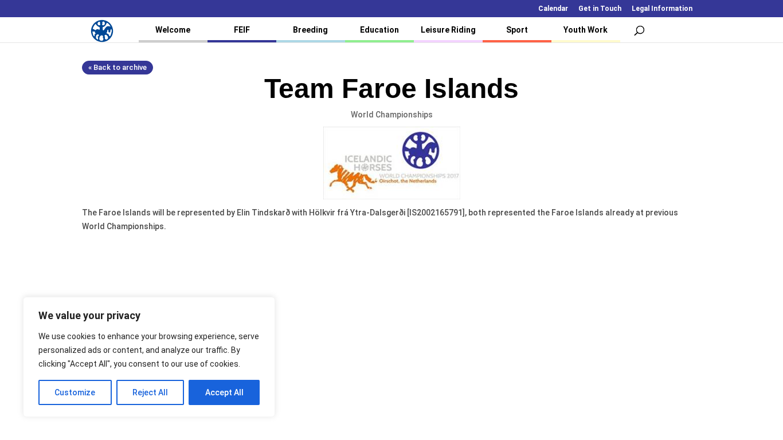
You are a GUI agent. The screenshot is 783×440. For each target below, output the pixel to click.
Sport (517, 29)
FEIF (242, 29)
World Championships (392, 114)
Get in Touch (599, 9)
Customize (74, 392)
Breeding (310, 29)
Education (379, 29)
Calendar (553, 9)
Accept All (224, 392)
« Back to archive (117, 67)
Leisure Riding (448, 29)
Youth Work (585, 29)
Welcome (172, 29)
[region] (149, 357)
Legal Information (662, 9)
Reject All (150, 392)
